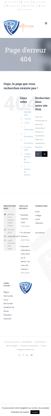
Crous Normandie (8, 301)
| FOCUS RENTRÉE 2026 (27, 112)
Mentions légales (12, 346)
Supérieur (39, 223)
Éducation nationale (8, 317)
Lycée (37, 219)
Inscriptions (40, 232)
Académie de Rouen (9, 309)
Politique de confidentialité (29, 346)
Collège (38, 215)
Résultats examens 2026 (24, 219)
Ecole (37, 211)
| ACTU (27, 123)
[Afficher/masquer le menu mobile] (46, 23)
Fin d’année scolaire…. (25, 234)
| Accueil (27, 119)
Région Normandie (8, 294)
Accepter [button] (35, 412)
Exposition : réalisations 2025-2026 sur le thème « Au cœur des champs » (25, 257)
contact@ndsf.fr (12, 236)
